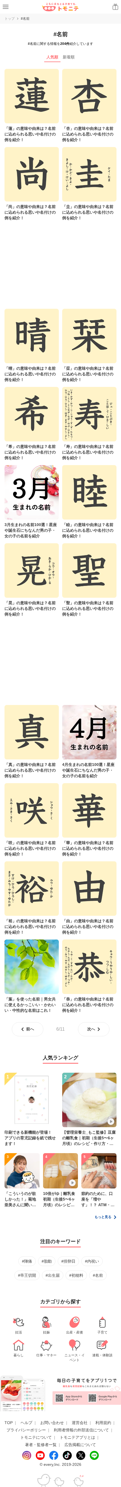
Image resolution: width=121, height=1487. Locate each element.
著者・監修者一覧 (41, 1444)
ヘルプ (26, 1422)
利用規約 (103, 1422)
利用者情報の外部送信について (81, 1430)
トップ (10, 19)
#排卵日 (68, 1261)
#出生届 (53, 1275)
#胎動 (47, 1261)
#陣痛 (27, 1261)
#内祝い (92, 1261)
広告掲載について (80, 1444)
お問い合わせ (52, 1422)
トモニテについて (36, 1437)
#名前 (98, 1275)
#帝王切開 (27, 1275)
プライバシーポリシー (26, 1430)
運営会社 (80, 1422)
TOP (9, 1422)
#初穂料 (76, 1275)
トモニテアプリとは (77, 1437)
